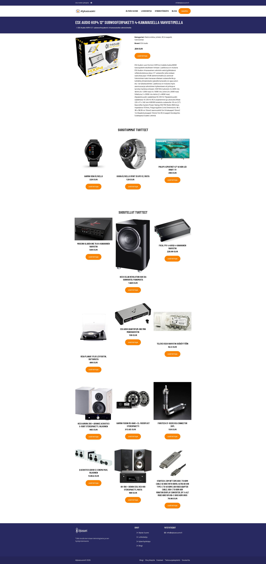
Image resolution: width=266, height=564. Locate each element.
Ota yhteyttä (150, 560)
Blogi (174, 11)
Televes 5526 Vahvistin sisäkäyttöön (172, 343)
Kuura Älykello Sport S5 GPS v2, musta (133, 176)
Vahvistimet (139, 40)
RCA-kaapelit (167, 37)
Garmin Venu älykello (93, 176)
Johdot (158, 37)
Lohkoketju (146, 11)
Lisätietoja (142, 56)
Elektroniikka (150, 37)
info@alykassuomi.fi (182, 3)
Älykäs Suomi (144, 533)
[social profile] (91, 3)
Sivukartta (186, 560)
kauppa (185, 11)
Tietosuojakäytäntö (172, 560)
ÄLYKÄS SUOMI (132, 11)
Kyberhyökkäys (162, 11)
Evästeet (159, 560)
